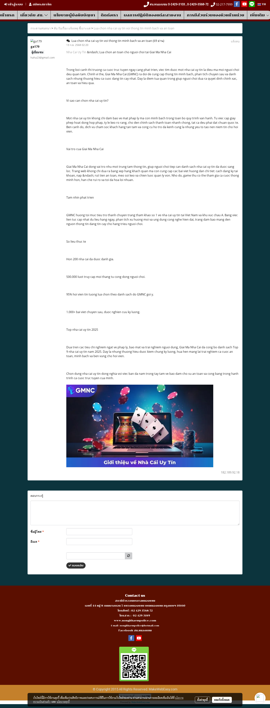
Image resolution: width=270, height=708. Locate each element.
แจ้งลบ (235, 41)
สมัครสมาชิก (42, 4)
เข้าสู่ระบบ (15, 4)
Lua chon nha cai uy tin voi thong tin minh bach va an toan (134, 28)
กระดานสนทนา (40, 28)
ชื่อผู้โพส (37, 532)
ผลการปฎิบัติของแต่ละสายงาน (152, 15)
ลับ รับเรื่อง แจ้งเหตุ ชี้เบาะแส (72, 28)
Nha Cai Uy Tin (76, 52)
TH (263, 4)
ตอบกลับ (77, 565)
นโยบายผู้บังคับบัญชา (74, 15)
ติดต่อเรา (109, 15)
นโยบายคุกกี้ (63, 701)
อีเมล (34, 542)
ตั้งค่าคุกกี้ (202, 699)
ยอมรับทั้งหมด (222, 699)
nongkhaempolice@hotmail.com (139, 626)
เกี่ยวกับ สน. (32, 15)
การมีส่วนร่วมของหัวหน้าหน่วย (215, 15)
